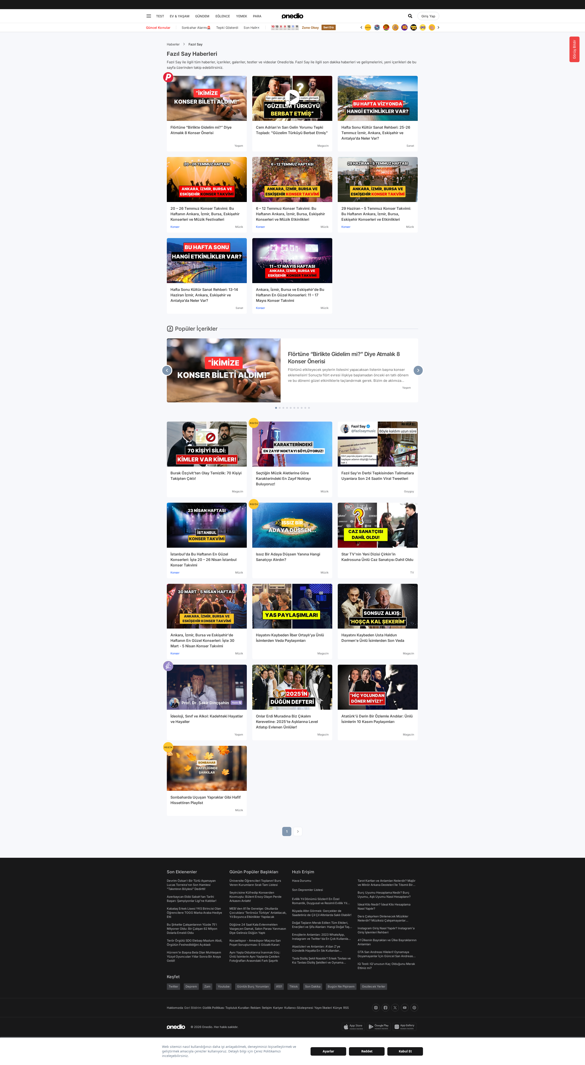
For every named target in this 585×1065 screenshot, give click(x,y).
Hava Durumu (301, 880)
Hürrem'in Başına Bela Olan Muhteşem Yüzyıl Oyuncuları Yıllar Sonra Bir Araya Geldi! (194, 956)
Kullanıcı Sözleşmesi (298, 1007)
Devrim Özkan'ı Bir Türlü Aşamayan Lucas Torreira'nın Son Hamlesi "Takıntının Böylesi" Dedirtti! (191, 885)
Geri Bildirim (192, 1007)
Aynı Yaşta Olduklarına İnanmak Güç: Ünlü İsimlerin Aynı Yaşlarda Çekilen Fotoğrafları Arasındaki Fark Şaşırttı (254, 956)
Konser (175, 226)
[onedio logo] (292, 16)
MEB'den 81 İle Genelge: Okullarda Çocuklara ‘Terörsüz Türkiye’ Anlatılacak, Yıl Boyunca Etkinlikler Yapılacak (258, 913)
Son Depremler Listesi (307, 890)
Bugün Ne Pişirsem (341, 986)
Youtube (224, 986)
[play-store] (380, 1027)
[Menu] (148, 16)
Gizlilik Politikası (213, 1007)
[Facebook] (385, 1008)
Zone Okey (310, 27)
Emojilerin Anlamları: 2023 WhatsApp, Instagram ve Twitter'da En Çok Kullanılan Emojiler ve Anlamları (321, 939)
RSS (346, 1007)
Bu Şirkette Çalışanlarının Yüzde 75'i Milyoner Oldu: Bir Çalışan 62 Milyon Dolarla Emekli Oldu (192, 929)
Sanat (410, 145)
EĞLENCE (222, 16)
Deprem (191, 986)
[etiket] (168, 77)
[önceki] (166, 370)
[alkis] (431, 27)
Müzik (239, 226)
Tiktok (293, 986)
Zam (207, 986)
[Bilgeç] (395, 27)
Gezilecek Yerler (373, 986)
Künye (337, 1007)
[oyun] (422, 27)
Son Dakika (312, 986)
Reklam (255, 1007)
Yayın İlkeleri (323, 1007)
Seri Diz (328, 27)
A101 (279, 986)
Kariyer (278, 1007)
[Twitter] (395, 1008)
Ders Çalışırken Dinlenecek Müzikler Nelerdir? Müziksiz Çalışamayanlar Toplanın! (383, 920)
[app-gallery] (405, 1027)
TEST (160, 16)
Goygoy (409, 491)
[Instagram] (376, 1008)
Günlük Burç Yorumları (253, 986)
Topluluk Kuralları (237, 1007)
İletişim (267, 1007)
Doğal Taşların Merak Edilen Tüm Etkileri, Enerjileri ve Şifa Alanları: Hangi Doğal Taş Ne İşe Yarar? (320, 927)
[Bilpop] (404, 27)
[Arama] (410, 16)
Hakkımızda (175, 1007)
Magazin (323, 145)
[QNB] (377, 27)
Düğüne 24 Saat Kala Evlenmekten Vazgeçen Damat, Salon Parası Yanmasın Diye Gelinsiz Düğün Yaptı (257, 929)
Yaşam (238, 145)
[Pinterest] (414, 1008)
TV (412, 572)
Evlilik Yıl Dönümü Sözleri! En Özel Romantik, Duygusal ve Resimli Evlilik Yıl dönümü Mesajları (319, 903)
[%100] (367, 27)
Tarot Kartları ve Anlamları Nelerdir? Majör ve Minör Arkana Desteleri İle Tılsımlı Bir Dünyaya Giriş (386, 885)
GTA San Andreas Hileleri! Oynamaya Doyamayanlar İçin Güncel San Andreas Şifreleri (385, 956)
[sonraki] (418, 370)
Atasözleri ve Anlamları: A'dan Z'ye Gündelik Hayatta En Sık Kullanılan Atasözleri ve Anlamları (316, 950)
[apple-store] (354, 1027)
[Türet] (386, 27)
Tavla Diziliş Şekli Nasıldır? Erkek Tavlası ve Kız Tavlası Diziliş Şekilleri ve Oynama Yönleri (321, 962)
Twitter (173, 986)
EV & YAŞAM (179, 16)
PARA (257, 16)
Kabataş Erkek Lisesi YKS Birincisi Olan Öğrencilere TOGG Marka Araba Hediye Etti (194, 913)
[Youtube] (405, 1008)
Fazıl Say (195, 44)
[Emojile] (413, 27)
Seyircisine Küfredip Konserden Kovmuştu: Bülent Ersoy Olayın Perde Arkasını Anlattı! (255, 897)
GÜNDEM (202, 16)
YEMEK (241, 16)
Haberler (173, 44)
